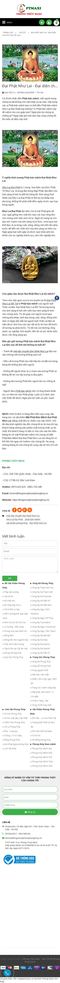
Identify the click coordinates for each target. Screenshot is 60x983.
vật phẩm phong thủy (17, 523)
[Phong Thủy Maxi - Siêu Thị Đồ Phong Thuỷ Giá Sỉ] (30, 9)
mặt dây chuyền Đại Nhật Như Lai (23, 515)
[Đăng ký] (49, 22)
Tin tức (40, 92)
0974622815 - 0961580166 (17, 833)
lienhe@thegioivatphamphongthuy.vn (23, 838)
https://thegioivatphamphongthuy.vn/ (30, 500)
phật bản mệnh (32, 519)
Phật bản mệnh (30, 98)
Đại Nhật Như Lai (38, 523)
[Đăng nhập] (42, 22)
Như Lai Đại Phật (15, 519)
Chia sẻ (6, 510)
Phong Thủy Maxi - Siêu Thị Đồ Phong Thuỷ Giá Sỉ (41, 960)
